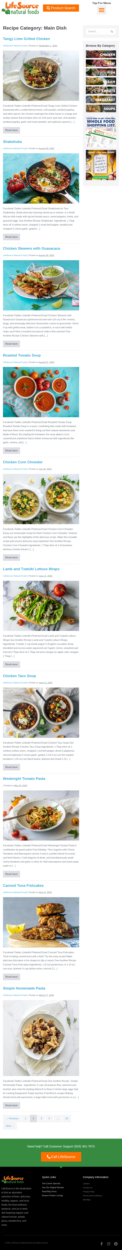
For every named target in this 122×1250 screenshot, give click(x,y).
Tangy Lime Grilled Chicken (26, 39)
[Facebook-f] (101, 1244)
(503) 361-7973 (84, 1146)
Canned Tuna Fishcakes (23, 885)
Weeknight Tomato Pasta (24, 779)
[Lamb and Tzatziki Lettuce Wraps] (41, 606)
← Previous (12, 1118)
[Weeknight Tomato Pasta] (41, 815)
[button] (101, 10)
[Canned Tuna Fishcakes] (41, 922)
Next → (10, 1126)
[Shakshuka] (41, 178)
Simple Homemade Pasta (24, 988)
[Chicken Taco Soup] (41, 713)
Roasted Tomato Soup (22, 355)
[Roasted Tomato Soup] (41, 392)
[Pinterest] (116, 1244)
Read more (12, 129)
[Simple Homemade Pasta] (41, 1038)
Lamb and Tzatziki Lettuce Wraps (31, 569)
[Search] (112, 31)
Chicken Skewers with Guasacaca (31, 248)
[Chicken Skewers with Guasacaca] (41, 285)
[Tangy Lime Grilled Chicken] (41, 76)
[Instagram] (108, 1244)
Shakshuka (12, 142)
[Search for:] (101, 31)
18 (66, 1118)
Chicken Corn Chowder (23, 462)
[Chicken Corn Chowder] (41, 499)
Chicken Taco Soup (19, 676)
